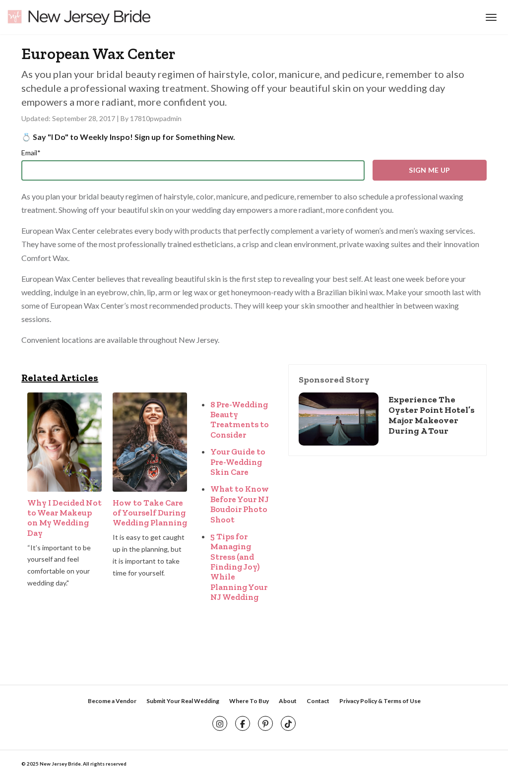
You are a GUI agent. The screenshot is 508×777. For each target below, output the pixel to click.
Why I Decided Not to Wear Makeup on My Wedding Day (64, 518)
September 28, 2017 (84, 118)
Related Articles (59, 378)
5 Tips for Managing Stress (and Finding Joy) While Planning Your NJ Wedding (238, 566)
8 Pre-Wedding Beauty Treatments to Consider (239, 419)
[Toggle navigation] (490, 17)
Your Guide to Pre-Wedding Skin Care (237, 462)
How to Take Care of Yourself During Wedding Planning (150, 513)
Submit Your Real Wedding (182, 701)
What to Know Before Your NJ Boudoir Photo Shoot (239, 504)
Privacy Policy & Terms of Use (380, 701)
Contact (318, 701)
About (288, 701)
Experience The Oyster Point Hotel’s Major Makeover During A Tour (431, 415)
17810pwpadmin (156, 118)
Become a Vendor (112, 701)
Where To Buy (249, 701)
